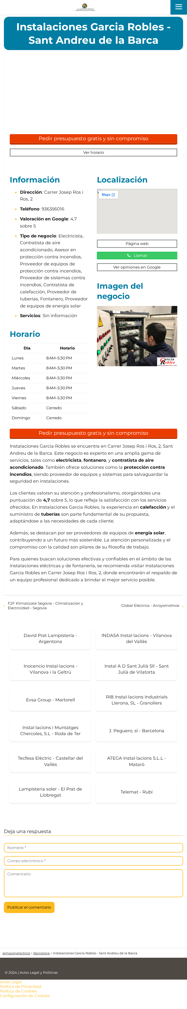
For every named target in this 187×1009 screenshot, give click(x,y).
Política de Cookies (18, 991)
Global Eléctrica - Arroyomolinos (150, 605)
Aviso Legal (11, 982)
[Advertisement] (93, 96)
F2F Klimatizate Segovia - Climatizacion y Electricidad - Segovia (45, 605)
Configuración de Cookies (25, 995)
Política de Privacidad (20, 986)
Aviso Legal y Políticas (39, 972)
